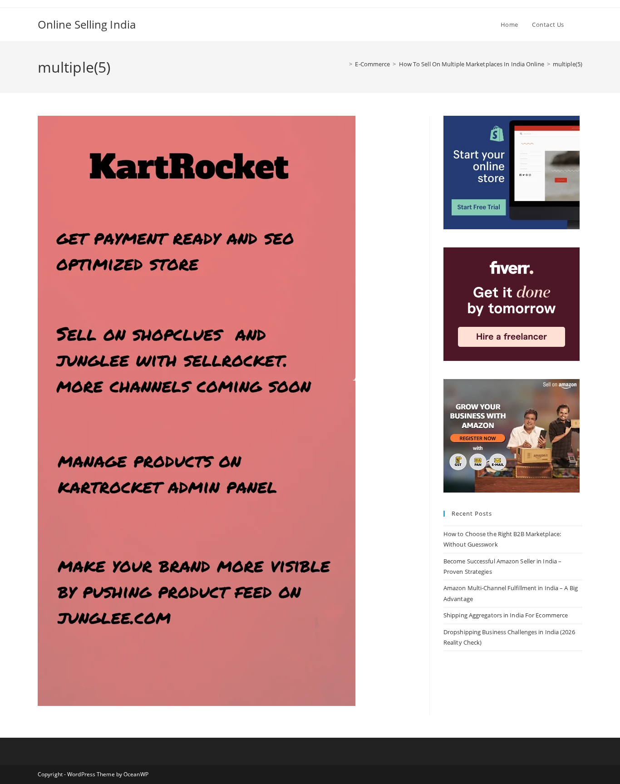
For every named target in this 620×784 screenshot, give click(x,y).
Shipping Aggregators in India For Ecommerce (505, 615)
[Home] (344, 64)
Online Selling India (87, 24)
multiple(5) (567, 64)
